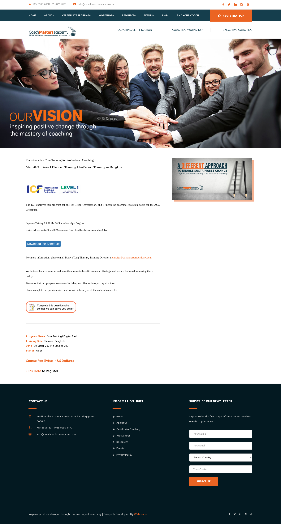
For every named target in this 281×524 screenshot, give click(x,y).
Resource (128, 15)
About (48, 15)
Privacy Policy (124, 455)
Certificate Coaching (128, 429)
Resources (122, 442)
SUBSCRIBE (204, 481)
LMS (164, 15)
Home (32, 15)
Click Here (33, 371)
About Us (121, 423)
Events (148, 15)
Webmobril (141, 514)
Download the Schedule (43, 243)
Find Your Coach (187, 15)
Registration (233, 16)
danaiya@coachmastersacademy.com (132, 257)
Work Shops (123, 436)
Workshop (105, 15)
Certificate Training (75, 15)
